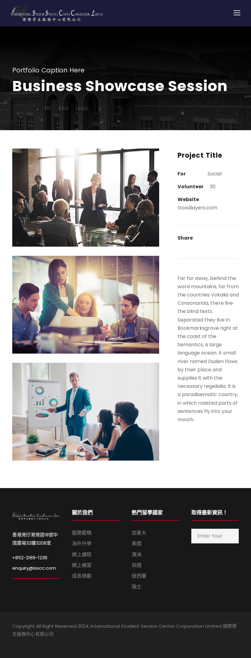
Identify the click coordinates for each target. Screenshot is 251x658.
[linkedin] (204, 643)
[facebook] (193, 643)
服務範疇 (82, 532)
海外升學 (82, 543)
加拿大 (139, 532)
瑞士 (136, 586)
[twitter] (225, 643)
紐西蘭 (139, 575)
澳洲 (136, 554)
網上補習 (82, 565)
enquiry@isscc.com (34, 568)
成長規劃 (82, 575)
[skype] (215, 643)
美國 (136, 543)
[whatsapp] (236, 643)
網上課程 (82, 554)
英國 (136, 565)
